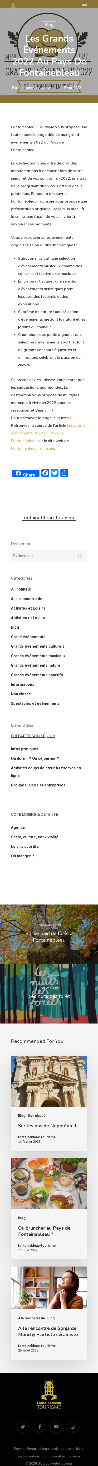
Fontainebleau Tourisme (32, 448)
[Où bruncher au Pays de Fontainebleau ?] (49, 1208)
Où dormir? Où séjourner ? (35, 758)
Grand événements (28, 637)
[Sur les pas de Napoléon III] (49, 1103)
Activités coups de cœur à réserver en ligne (46, 772)
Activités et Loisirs (28, 608)
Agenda (18, 827)
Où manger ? (22, 856)
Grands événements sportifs (37, 675)
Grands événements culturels (37, 646)
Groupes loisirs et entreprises (38, 785)
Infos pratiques (24, 749)
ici (69, 417)
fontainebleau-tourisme (36, 87)
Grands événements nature (35, 665)
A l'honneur (21, 589)
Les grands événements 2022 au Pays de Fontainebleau (49, 433)
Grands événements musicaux (38, 656)
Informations (22, 684)
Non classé (21, 694)
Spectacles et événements (35, 703)
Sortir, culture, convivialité (35, 837)
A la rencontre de (26, 598)
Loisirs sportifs (25, 846)
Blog (49, 24)
